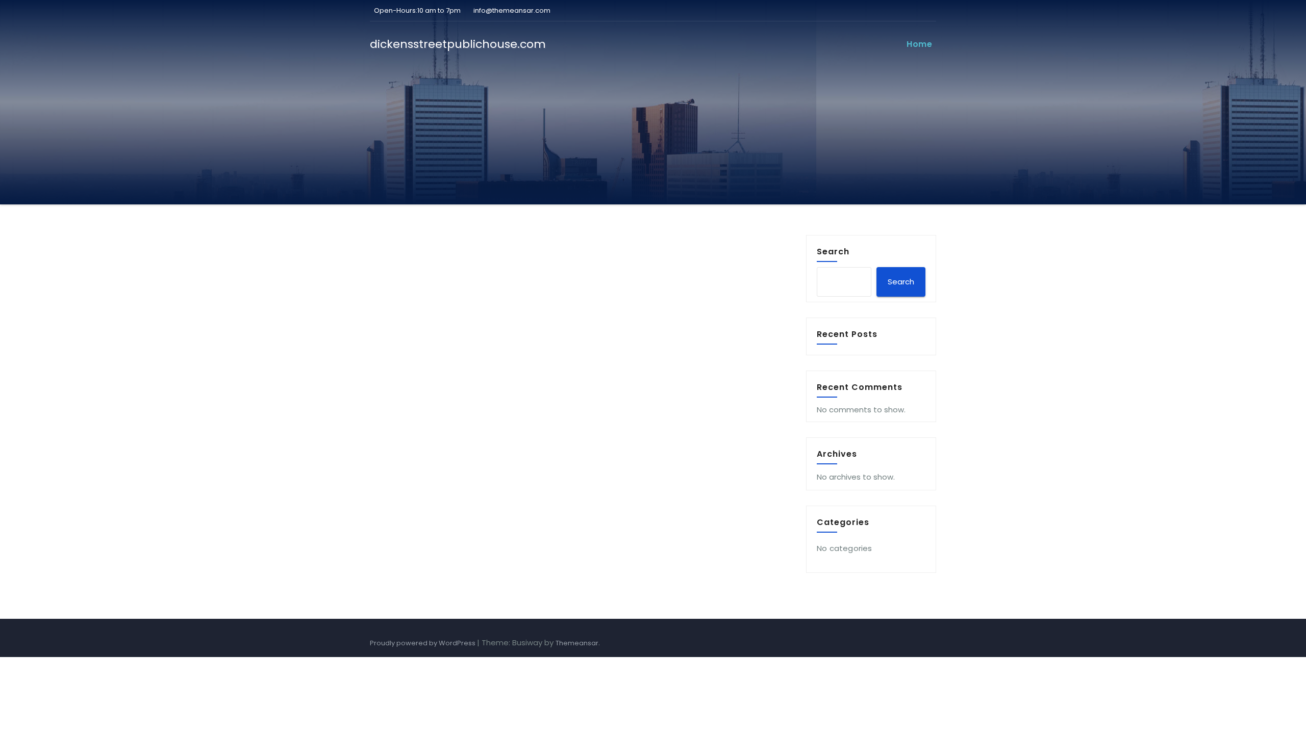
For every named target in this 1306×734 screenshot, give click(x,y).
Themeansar (577, 643)
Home (919, 44)
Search (833, 251)
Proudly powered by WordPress (423, 643)
